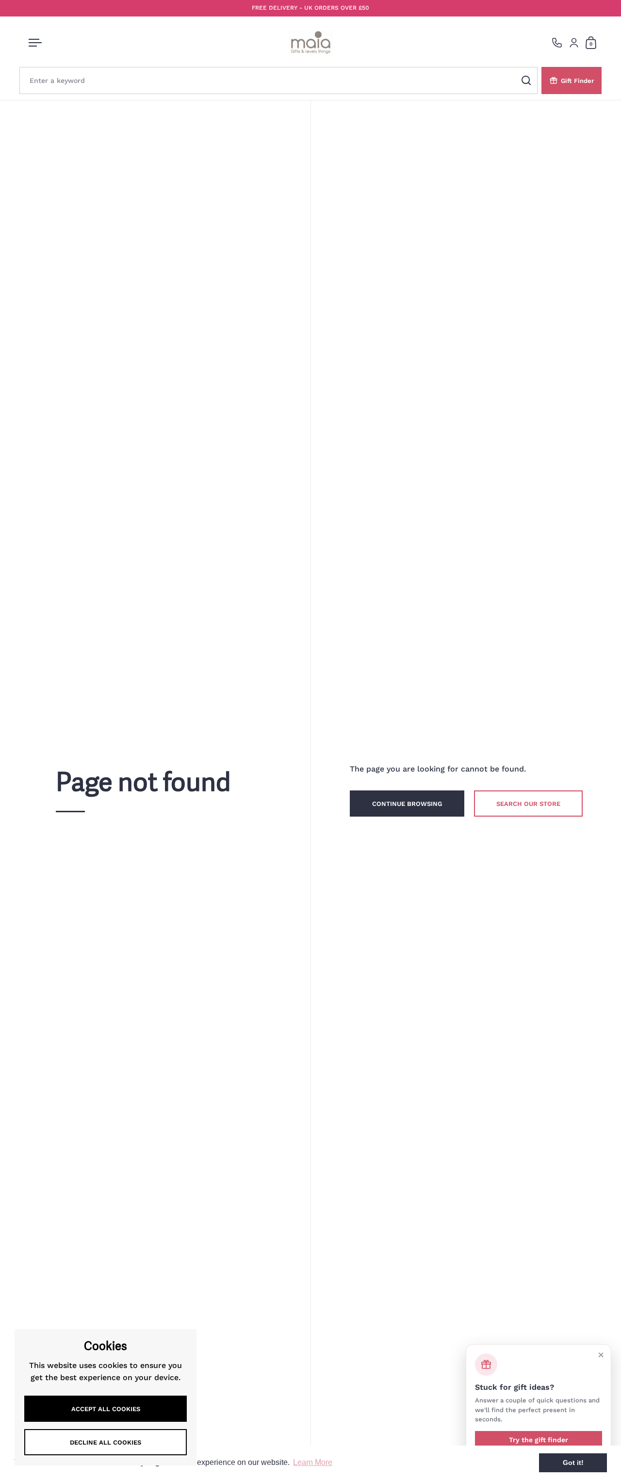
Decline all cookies (105, 1442)
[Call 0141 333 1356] (557, 42)
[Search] (526, 80)
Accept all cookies (105, 1409)
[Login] (574, 42)
